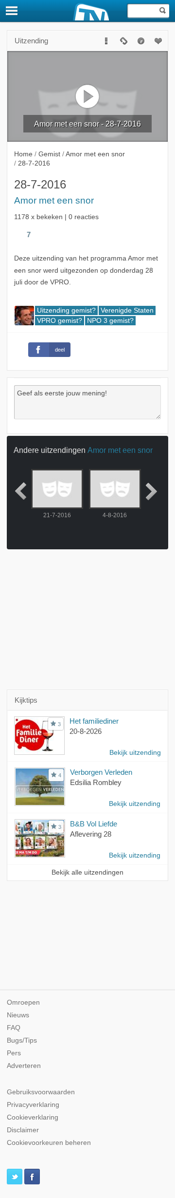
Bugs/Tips (22, 1040)
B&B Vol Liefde (93, 824)
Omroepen (23, 1002)
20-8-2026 (86, 731)
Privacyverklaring (33, 1104)
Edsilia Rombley (96, 782)
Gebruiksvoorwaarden (41, 1092)
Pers (14, 1053)
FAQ (13, 1027)
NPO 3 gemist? (110, 320)
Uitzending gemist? (66, 310)
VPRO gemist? (59, 320)
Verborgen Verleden (101, 772)
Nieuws (18, 1015)
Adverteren (24, 1065)
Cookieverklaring (32, 1117)
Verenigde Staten (127, 310)
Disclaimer (23, 1130)
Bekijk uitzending (135, 752)
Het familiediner (94, 721)
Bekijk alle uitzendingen (87, 872)
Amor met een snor (54, 200)
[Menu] (12, 10)
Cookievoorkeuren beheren (49, 1142)
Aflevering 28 (90, 834)
